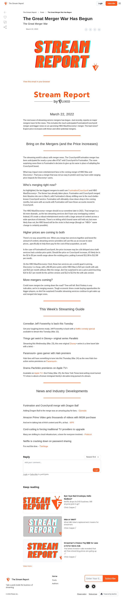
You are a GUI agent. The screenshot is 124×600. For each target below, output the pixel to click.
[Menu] (119, 3)
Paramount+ (51, 361)
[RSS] (93, 586)
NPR (72, 423)
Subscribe (111, 3)
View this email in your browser (36, 82)
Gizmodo (82, 411)
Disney (73, 344)
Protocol (88, 434)
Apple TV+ (38, 373)
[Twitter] (87, 586)
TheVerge (43, 446)
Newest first (91, 457)
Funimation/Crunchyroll (78, 190)
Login (100, 3)
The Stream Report (30, 12)
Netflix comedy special (85, 329)
